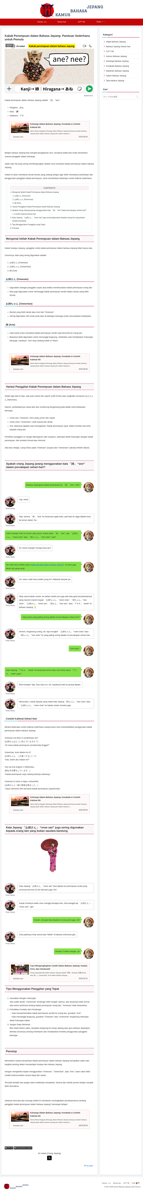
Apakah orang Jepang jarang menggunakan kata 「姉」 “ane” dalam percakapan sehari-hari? (49, 210)
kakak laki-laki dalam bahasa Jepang (47, 565)
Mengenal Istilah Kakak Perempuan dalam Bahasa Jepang (35, 192)
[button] (137, 96)
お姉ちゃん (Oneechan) (23, 199)
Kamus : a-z (106, 1183)
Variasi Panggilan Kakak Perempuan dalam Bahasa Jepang (36, 207)
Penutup (15, 228)
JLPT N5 (9, 1148)
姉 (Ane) (17, 203)
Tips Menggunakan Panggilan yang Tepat (28, 224)
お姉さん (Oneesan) (22, 196)
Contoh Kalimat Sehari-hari (25, 214)
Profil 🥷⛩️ (136, 1183)
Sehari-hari (117, 1183)
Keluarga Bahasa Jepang (24, 1148)
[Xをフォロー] (49, 1158)
